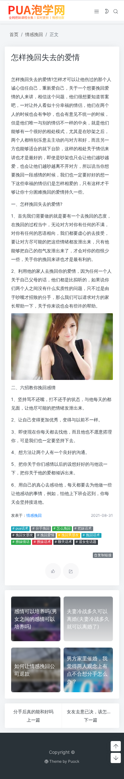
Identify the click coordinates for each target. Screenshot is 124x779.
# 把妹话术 (83, 528)
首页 (14, 34)
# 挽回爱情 (45, 535)
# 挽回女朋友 (22, 535)
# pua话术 (20, 528)
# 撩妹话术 (42, 542)
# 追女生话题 (86, 542)
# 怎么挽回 (62, 528)
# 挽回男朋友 (68, 535)
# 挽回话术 (91, 535)
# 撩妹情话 (21, 542)
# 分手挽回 (41, 528)
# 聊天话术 (63, 542)
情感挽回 (34, 34)
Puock (73, 761)
